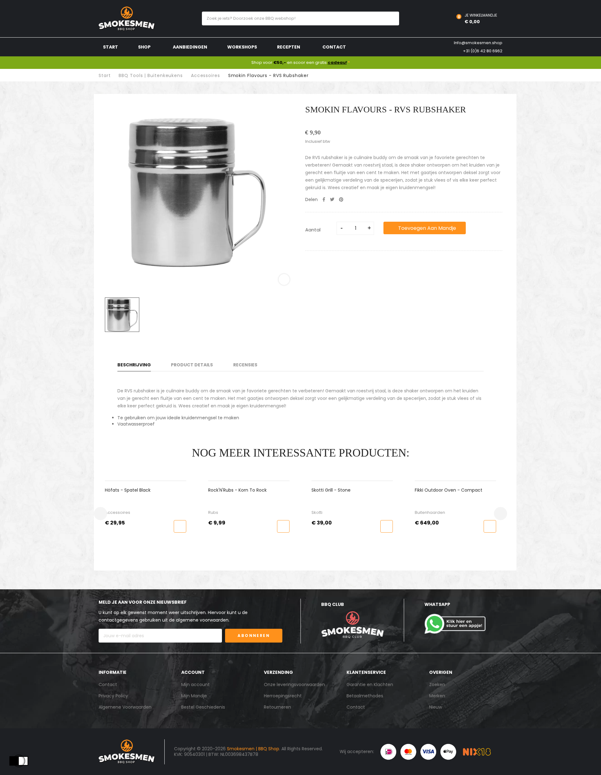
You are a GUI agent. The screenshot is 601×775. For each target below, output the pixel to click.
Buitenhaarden (328, 512)
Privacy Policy (113, 696)
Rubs (111, 512)
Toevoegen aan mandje (426, 228)
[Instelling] (436, 18)
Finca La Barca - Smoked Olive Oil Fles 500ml (453, 490)
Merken (437, 696)
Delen (323, 199)
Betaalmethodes (365, 696)
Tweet (332, 199)
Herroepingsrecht (283, 696)
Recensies (245, 365)
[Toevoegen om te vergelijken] (481, 228)
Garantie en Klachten (370, 684)
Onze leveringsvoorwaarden (294, 684)
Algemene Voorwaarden (125, 707)
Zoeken (437, 684)
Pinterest (341, 199)
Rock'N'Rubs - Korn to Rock (135, 490)
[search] (388, 18)
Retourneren (277, 707)
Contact (108, 684)
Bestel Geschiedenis (203, 707)
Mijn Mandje (194, 696)
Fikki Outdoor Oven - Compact (347, 490)
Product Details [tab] (192, 365)
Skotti (215, 512)
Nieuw (435, 707)
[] (181, 526)
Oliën (421, 512)
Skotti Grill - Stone (229, 490)
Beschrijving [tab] (134, 365)
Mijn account (195, 684)
